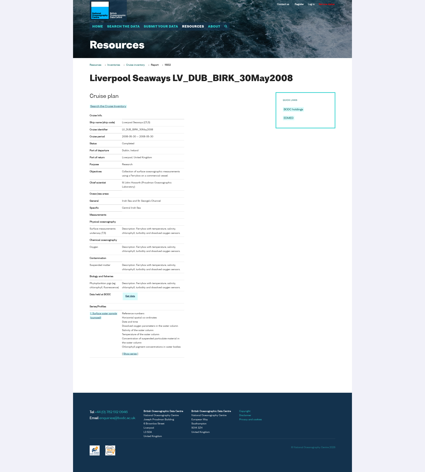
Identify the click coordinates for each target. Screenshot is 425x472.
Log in (311, 4)
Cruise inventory (135, 65)
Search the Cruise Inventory (108, 106)
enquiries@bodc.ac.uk (117, 418)
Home (97, 26)
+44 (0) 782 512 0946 (111, 412)
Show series (130, 354)
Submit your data (161, 26)
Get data (130, 296)
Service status (327, 4)
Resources (193, 26)
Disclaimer (245, 415)
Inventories (113, 65)
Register (299, 4)
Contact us (283, 4)
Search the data (123, 26)
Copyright (244, 411)
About (214, 26)
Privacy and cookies (250, 419)
